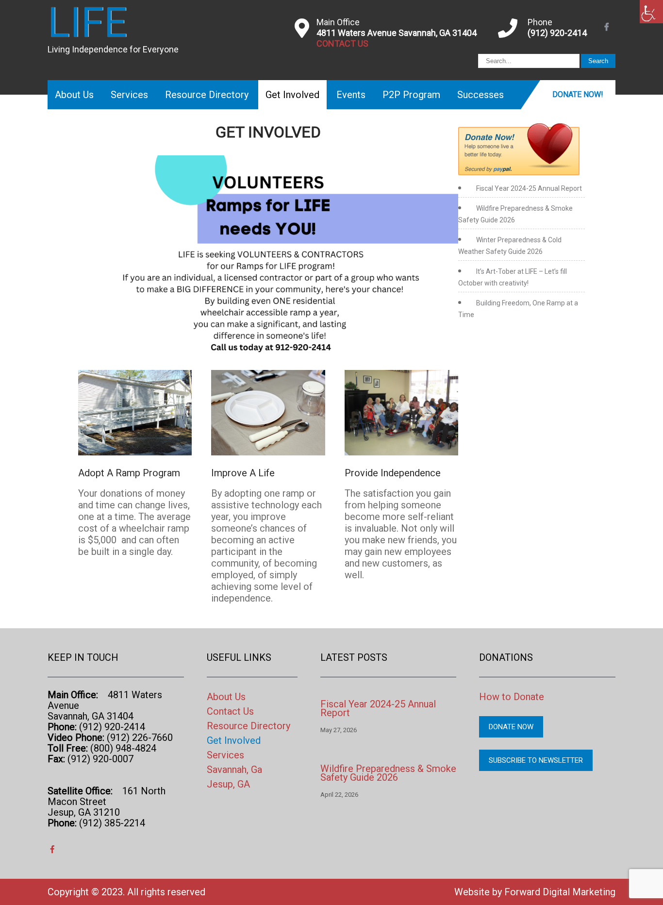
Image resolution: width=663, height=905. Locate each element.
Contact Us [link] (230, 711)
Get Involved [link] (292, 95)
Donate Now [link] (511, 726)
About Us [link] (74, 95)
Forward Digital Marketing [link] (559, 892)
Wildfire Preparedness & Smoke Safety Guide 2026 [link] (388, 773)
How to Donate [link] (511, 697)
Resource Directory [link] (207, 95)
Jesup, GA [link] (228, 784)
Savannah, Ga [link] (234, 769)
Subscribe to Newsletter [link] (536, 760)
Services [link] (129, 95)
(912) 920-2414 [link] (557, 33)
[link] (651, 11)
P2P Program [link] (411, 95)
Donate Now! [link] (577, 94)
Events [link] (350, 95)
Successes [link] (480, 95)
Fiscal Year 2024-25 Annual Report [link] (529, 188)
